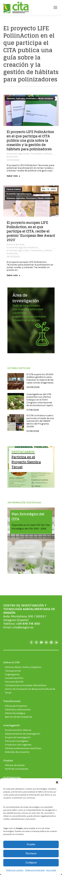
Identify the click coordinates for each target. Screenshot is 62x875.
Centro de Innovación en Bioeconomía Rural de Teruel (30, 691)
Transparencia (13, 670)
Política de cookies (14, 870)
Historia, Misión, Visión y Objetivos (23, 667)
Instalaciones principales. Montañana (25, 685)
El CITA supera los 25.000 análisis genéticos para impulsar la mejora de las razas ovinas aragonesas (40, 378)
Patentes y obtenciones (18, 709)
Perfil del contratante (16, 768)
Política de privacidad (35, 870)
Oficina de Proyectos (16, 706)
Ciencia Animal (13, 189)
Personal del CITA (14, 681)
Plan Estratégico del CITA (28, 516)
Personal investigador (17, 741)
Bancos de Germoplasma (18, 716)
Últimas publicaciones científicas (23, 748)
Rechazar (31, 853)
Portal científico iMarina (18, 730)
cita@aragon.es (23, 627)
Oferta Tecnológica (15, 713)
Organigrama (12, 674)
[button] (57, 782)
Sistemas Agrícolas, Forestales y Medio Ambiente (29, 98)
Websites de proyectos (17, 752)
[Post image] (15, 381)
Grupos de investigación (18, 737)
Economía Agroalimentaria (19, 194)
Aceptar (31, 844)
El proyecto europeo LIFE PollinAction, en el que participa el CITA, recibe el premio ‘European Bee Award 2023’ (31, 231)
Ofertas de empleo (15, 765)
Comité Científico (14, 678)
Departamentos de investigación (22, 733)
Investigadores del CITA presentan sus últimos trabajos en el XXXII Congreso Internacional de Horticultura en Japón (39, 400)
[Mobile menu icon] (55, 7)
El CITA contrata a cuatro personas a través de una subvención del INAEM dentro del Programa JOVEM (40, 421)
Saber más (12, 176)
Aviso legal (51, 870)
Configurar (31, 862)
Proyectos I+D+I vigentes (18, 744)
